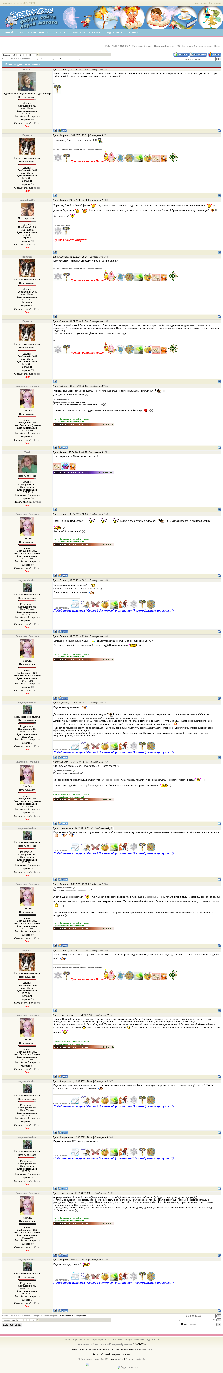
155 (106, 321)
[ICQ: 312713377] (62, 130)
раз (37, 123)
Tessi (27, 452)
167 (111, 1081)
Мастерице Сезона (154, 897)
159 (106, 580)
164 (106, 884)
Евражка (27, 135)
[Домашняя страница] (63, 447)
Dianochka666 (27, 200)
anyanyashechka (27, 580)
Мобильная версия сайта (91, 1359)
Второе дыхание (110, 780)
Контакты (139, 1339)
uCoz (121, 1359)
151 (106, 69)
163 (111, 828)
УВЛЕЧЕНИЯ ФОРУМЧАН (21, 59)
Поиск (217, 46)
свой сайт (140, 1359)
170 (106, 1259)
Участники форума (142, 46)
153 (106, 200)
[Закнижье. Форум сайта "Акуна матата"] (31, 27)
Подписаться (152, 1339)
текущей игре (87, 785)
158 (106, 514)
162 (106, 762)
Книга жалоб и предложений (197, 46)
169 (111, 1193)
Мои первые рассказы (98, 1339)
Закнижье (5, 59)
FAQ (177, 46)
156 (106, 386)
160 (106, 636)
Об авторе (69, 1339)
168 (111, 1137)
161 (106, 702)
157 (105, 452)
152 (106, 135)
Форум (128, 1339)
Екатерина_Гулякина (27, 386)
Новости (80, 1339)
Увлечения (117, 1339)
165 (106, 950)
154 (106, 256)
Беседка (36, 59)
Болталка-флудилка (49, 59)
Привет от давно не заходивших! (73, 59)
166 (111, 1015)
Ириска (27, 69)
